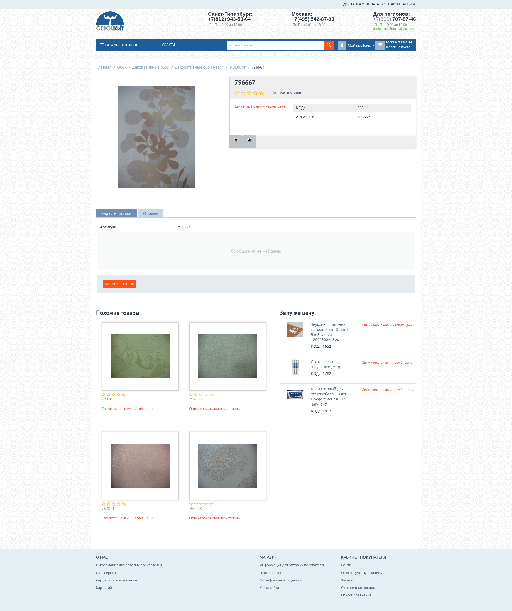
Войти (346, 564)
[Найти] (329, 45)
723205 (108, 399)
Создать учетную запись (361, 572)
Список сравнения (356, 595)
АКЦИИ (409, 4)
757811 (108, 508)
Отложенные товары (358, 587)
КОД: (300, 107)
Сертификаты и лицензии (117, 580)
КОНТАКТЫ (391, 4)
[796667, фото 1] (156, 137)
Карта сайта (105, 587)
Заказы (347, 580)
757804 (195, 399)
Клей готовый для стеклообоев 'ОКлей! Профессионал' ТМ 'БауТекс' (330, 396)
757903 (195, 508)
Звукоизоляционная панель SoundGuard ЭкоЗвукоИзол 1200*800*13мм (329, 332)
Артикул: (305, 116)
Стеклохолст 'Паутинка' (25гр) (326, 364)
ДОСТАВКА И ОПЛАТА (361, 4)
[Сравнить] (249, 141)
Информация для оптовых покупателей (129, 564)
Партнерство (106, 572)
